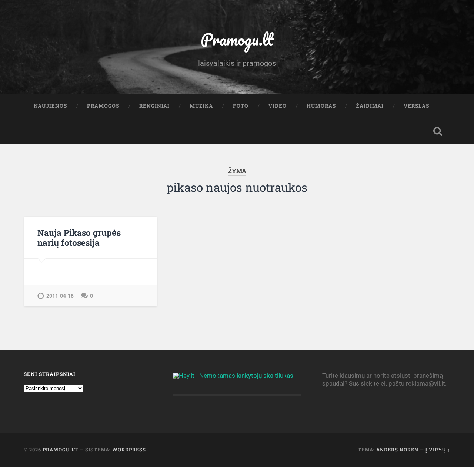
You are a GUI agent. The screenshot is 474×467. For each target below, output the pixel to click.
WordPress (129, 450)
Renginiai (154, 106)
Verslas (416, 106)
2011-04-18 (60, 296)
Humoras (321, 106)
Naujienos (50, 106)
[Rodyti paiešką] (437, 131)
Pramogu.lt (237, 39)
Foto (240, 106)
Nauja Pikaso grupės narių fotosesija (79, 237)
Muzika (201, 106)
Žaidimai (370, 106)
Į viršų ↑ (437, 450)
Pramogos (103, 106)
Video (277, 106)
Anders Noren (397, 450)
